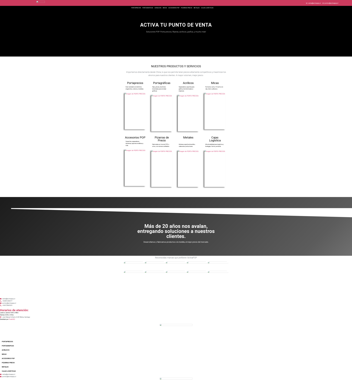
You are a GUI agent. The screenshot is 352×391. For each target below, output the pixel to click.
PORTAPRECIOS (136, 8)
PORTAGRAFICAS (147, 8)
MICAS (165, 8)
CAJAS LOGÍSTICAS (207, 8)
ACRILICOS (158, 8)
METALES (197, 8)
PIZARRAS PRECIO (186, 8)
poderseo (3, 293)
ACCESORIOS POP (173, 8)
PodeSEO (12, 319)
